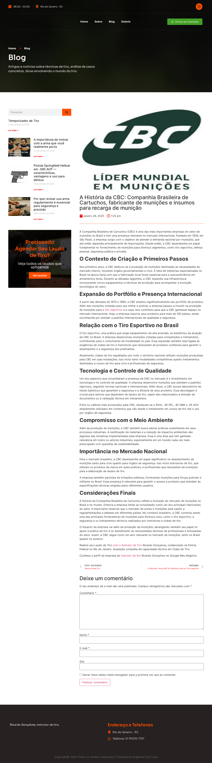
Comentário (88, 593)
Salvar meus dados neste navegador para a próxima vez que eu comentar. (129, 674)
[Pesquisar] (66, 112)
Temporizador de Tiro (23, 120)
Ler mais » (13, 130)
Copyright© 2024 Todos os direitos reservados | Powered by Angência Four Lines (106, 757)
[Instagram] (199, 6)
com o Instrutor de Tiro (127, 545)
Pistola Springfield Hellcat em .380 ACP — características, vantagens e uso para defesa (52, 172)
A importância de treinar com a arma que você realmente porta (51, 143)
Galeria (126, 21)
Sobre (98, 21)
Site (82, 661)
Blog (112, 21)
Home (84, 21)
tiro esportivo (113, 309)
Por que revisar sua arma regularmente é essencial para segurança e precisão (52, 204)
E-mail (85, 648)
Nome (84, 635)
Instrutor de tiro (131, 555)
